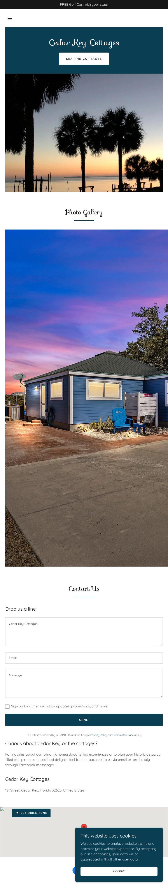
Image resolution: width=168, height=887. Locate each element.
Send (84, 720)
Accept (119, 871)
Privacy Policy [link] (98, 735)
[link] (84, 44)
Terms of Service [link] (123, 735)
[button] (9, 18)
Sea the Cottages (84, 59)
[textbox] (84, 631)
